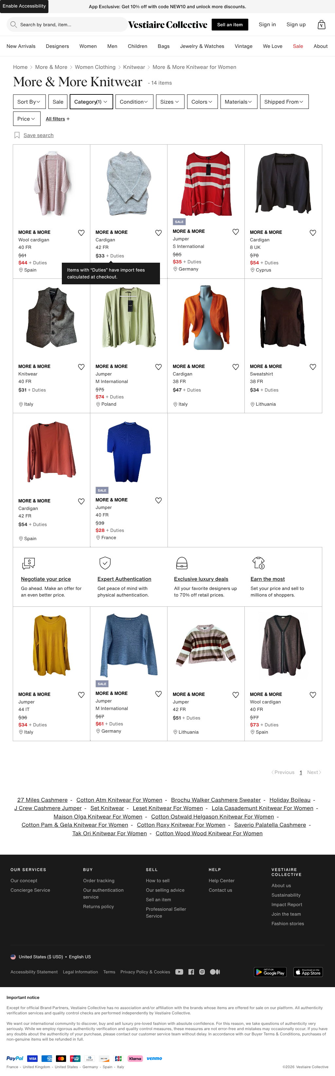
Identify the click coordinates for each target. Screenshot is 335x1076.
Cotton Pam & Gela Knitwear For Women (75, 825)
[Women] (102, 46)
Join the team (286, 914)
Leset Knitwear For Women (168, 808)
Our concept (23, 880)
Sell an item (230, 24)
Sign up (296, 24)
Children (138, 46)
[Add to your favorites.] (81, 233)
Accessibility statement (34, 972)
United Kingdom (36, 1067)
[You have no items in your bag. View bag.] (321, 24)
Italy (120, 1067)
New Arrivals (21, 46)
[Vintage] (257, 46)
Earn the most (268, 579)
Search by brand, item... (45, 24)
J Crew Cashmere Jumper (47, 808)
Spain (108, 1067)
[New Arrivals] (40, 46)
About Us (324, 46)
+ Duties (38, 262)
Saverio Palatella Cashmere (270, 825)
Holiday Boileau (290, 800)
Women (88, 46)
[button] (321, 24)
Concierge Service (30, 890)
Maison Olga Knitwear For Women (98, 817)
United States (66, 1067)
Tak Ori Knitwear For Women (109, 833)
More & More (51, 67)
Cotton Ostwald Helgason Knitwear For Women (212, 817)
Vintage (243, 46)
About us (281, 885)
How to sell (157, 880)
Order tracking (99, 880)
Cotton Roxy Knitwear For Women (181, 825)
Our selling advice (165, 890)
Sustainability (286, 895)
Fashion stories (288, 923)
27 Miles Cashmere (42, 800)
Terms (109, 972)
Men (112, 46)
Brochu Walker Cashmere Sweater (216, 800)
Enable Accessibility (24, 6)
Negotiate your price (46, 579)
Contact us (220, 890)
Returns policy (98, 906)
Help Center (222, 880)
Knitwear (134, 67)
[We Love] (288, 46)
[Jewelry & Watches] (229, 46)
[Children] (152, 46)
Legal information (80, 972)
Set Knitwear (107, 808)
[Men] (122, 46)
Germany (90, 1067)
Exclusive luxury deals (201, 579)
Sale (298, 46)
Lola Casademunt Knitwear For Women (262, 808)
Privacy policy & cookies (145, 972)
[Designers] (74, 46)
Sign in (267, 24)
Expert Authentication (124, 579)
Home (20, 67)
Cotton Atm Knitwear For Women (120, 800)
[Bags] (174, 46)
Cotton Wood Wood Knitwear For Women (209, 833)
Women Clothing (95, 67)
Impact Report (287, 904)
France (12, 1067)
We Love (273, 46)
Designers (57, 46)
